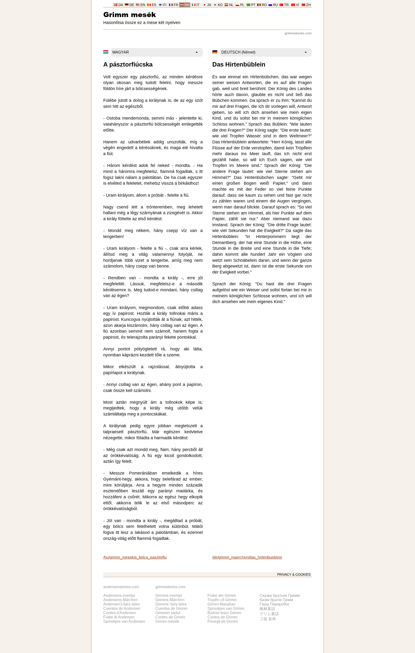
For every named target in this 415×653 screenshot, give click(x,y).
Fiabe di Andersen (118, 617)
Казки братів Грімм (276, 600)
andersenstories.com (121, 587)
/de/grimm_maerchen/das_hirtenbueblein (247, 557)
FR (176, 5)
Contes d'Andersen (119, 613)
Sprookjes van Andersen (124, 621)
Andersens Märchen (120, 600)
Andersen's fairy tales (121, 604)
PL (242, 5)
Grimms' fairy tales (171, 604)
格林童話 (267, 609)
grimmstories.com (298, 33)
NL (231, 5)
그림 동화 (268, 619)
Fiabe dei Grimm (222, 595)
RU (275, 5)
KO (220, 5)
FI (164, 5)
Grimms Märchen (169, 600)
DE (131, 5)
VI (297, 5)
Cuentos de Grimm (171, 608)
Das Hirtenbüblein (238, 64)
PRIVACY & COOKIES (294, 574)
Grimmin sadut (167, 613)
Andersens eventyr (119, 595)
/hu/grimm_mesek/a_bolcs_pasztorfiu (135, 557)
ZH (308, 5)
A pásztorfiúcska (128, 64)
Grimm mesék (129, 14)
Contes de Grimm (170, 617)
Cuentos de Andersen (121, 608)
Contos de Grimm (222, 617)
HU (187, 5)
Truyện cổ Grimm (222, 600)
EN (142, 5)
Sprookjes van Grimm (226, 608)
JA (209, 5)
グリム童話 (269, 614)
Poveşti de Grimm (223, 621)
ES (154, 5)
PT (253, 5)
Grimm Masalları (221, 604)
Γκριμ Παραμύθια (274, 604)
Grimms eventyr (168, 595)
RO (264, 5)
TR (286, 5)
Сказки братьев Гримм (280, 595)
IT (198, 5)
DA (120, 5)
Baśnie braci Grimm (224, 613)
